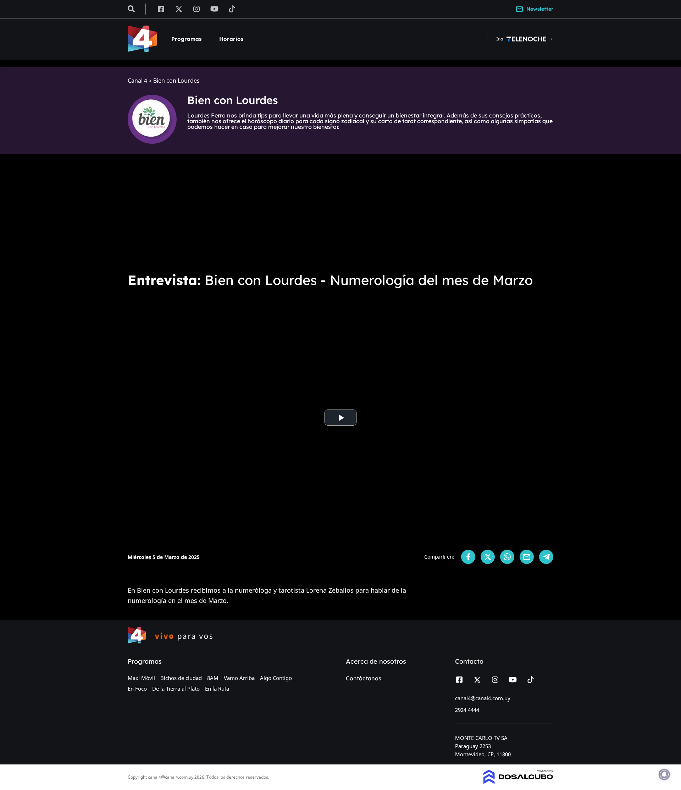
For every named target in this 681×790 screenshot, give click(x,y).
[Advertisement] (340, 213)
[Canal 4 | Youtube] (214, 8)
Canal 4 (137, 80)
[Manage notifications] (664, 774)
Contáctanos (363, 678)
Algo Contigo (276, 677)
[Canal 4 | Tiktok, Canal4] (232, 8)
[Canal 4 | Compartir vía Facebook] (468, 557)
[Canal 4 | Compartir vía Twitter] (488, 557)
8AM (212, 677)
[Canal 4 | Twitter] (178, 8)
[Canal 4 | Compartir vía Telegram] (546, 557)
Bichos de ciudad (181, 677)
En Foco (137, 688)
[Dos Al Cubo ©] (518, 781)
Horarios (231, 38)
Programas (186, 38)
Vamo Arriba (239, 677)
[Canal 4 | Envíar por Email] (527, 557)
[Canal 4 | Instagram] (196, 8)
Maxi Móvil (141, 677)
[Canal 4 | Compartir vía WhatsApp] (507, 557)
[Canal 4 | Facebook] (160, 8)
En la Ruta (217, 688)
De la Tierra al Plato (176, 688)
